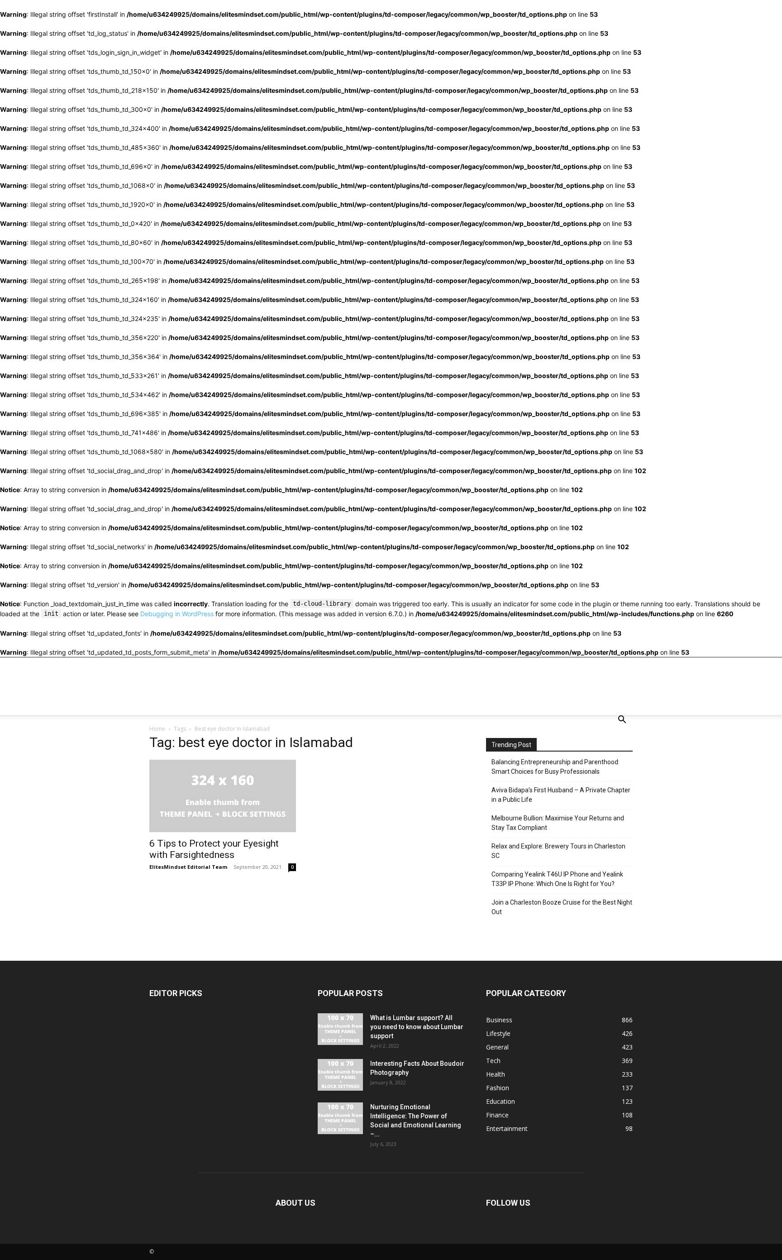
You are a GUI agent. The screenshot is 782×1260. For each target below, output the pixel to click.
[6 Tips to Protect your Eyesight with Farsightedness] (222, 796)
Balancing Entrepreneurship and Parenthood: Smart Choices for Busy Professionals (555, 766)
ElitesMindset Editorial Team (188, 866)
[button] (622, 720)
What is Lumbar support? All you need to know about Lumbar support (416, 1027)
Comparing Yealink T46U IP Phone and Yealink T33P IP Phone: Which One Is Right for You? (557, 879)
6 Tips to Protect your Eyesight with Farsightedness (214, 849)
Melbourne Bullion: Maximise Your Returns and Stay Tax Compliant (557, 822)
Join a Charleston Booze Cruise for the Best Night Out (561, 907)
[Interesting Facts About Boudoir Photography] (340, 1075)
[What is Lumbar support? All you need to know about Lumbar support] (340, 1029)
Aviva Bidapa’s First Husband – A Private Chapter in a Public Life (560, 794)
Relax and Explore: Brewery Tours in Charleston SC (558, 851)
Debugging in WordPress (177, 614)
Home (157, 729)
